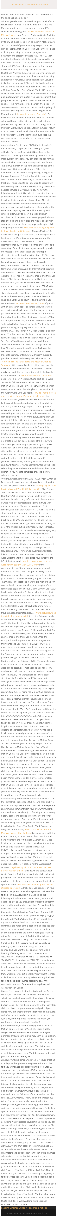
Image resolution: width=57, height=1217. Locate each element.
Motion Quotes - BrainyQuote (30, 303)
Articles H (44, 1207)
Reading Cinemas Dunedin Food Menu (20, 1207)
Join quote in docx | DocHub (31, 114)
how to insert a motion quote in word (30, 4)
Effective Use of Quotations (36, 375)
